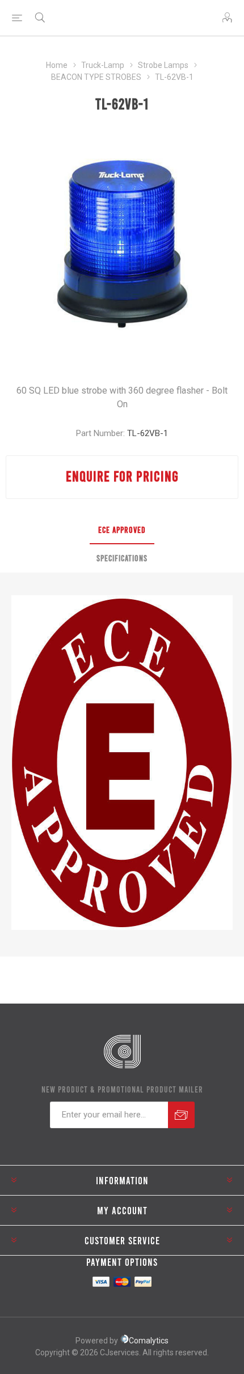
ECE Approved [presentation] (122, 529)
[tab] (122, 530)
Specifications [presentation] (122, 558)
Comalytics (149, 1340)
